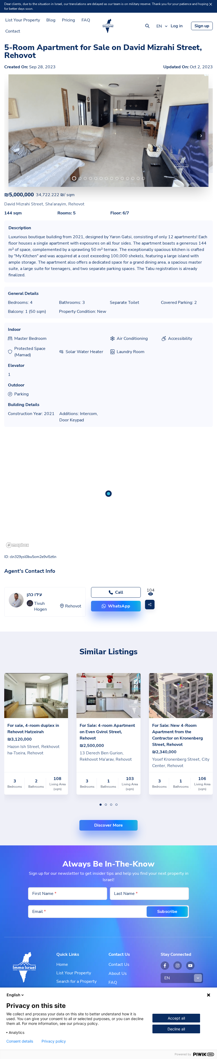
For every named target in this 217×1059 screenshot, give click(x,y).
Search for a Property (76, 981)
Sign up (202, 26)
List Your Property (22, 20)
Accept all (176, 1018)
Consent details (19, 1041)
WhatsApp (119, 606)
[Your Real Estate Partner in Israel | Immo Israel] (108, 26)
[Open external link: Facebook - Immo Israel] (165, 965)
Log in (177, 26)
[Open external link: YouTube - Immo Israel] (190, 965)
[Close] (210, 4)
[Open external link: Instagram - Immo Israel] (177, 965)
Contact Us (118, 964)
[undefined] (74, 178)
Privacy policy (54, 1041)
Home (62, 964)
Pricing (68, 20)
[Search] (147, 26)
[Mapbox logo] (17, 545)
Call (119, 592)
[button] (201, 136)
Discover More (108, 825)
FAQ (86, 20)
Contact (12, 31)
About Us (117, 973)
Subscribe (167, 911)
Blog (51, 20)
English (13, 995)
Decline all (176, 1029)
